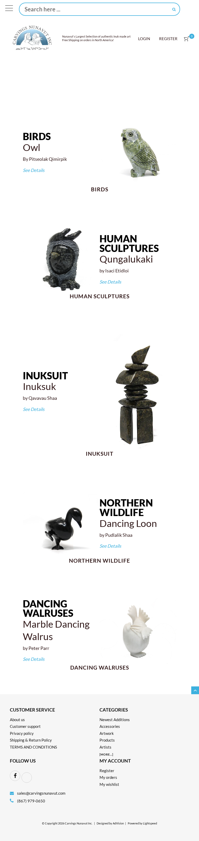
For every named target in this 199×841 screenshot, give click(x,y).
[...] (106, 754)
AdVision (118, 823)
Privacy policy (22, 733)
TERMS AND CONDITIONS (33, 747)
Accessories (110, 726)
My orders (108, 777)
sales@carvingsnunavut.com (41, 793)
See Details (34, 170)
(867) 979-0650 (30, 801)
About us (17, 719)
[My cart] (186, 38)
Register (168, 38)
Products (107, 740)
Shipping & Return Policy (31, 740)
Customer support (25, 726)
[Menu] (9, 9)
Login (144, 38)
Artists (105, 747)
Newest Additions (115, 719)
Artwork (107, 733)
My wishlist (109, 784)
